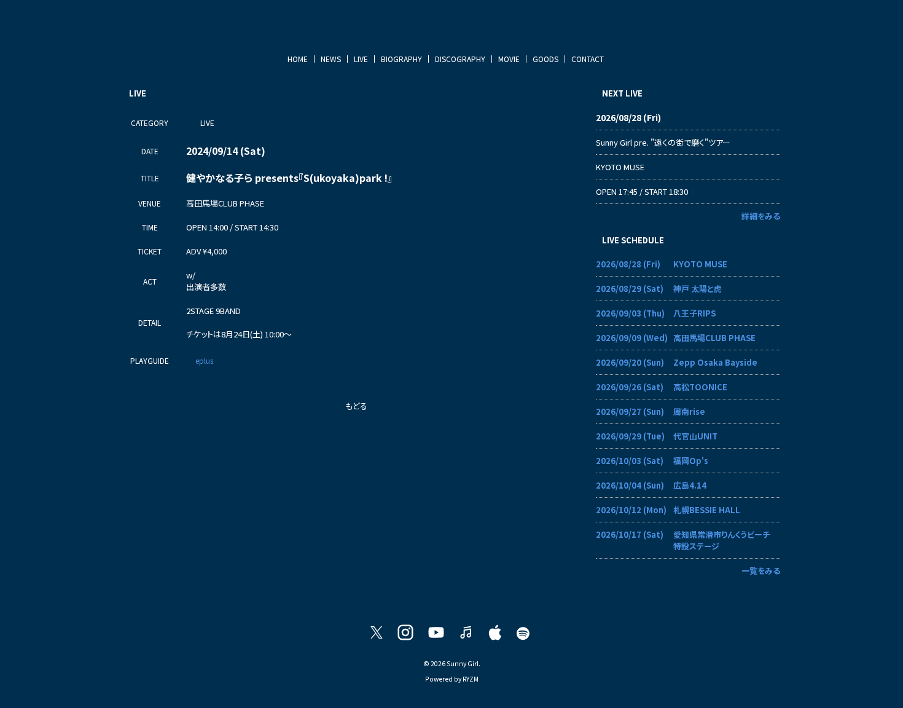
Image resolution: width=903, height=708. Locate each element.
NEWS (331, 58)
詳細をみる (760, 216)
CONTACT (587, 58)
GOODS (545, 58)
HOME (297, 58)
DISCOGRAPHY (460, 58)
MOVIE (509, 58)
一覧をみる (760, 570)
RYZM (471, 678)
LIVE (361, 58)
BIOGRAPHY (401, 58)
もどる (356, 406)
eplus (204, 360)
